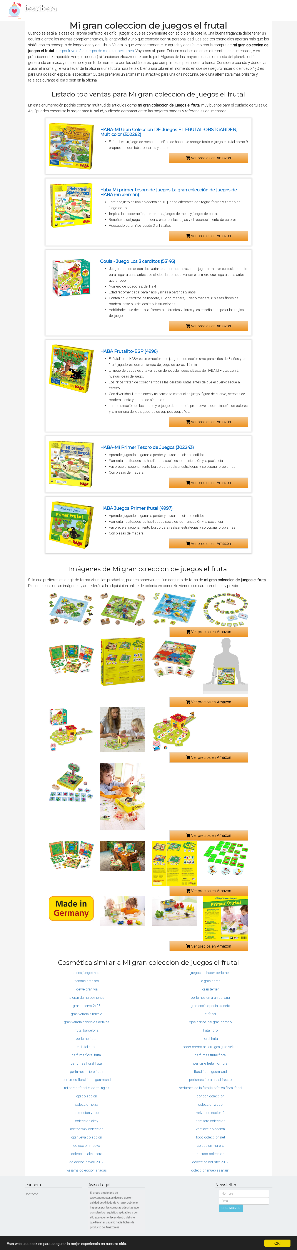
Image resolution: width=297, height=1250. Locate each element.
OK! (277, 1243)
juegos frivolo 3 (68, 50)
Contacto (31, 1194)
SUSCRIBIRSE (231, 1208)
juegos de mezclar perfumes (109, 50)
